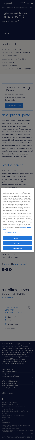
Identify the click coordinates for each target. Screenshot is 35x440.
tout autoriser (17, 248)
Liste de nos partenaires (10, 232)
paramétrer (17, 238)
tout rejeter (17, 243)
